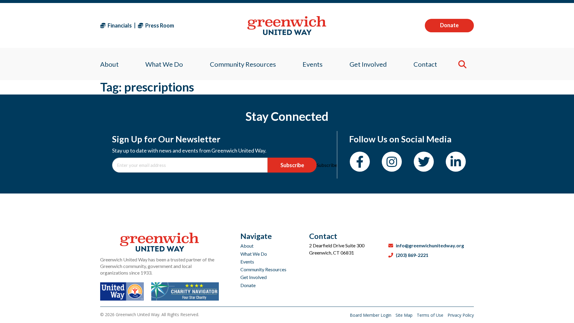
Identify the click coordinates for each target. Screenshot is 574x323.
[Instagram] (392, 162)
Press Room (159, 25)
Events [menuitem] (313, 64)
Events (247, 261)
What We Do (253, 254)
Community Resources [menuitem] (243, 64)
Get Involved (253, 277)
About (247, 246)
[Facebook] (360, 162)
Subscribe (292, 165)
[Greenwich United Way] (287, 25)
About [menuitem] (109, 64)
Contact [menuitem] (425, 64)
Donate (449, 25)
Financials (119, 25)
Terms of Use (431, 315)
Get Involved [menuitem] (368, 64)
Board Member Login (371, 315)
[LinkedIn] (456, 162)
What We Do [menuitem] (164, 64)
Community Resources (263, 269)
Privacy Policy (461, 315)
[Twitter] (424, 162)
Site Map (405, 315)
